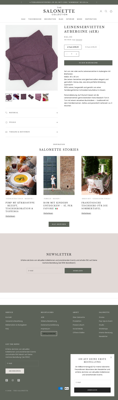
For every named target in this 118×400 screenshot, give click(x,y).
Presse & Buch (78, 325)
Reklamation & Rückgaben (16, 325)
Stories (101, 317)
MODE (79, 19)
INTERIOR (70, 19)
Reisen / (57, 198)
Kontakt (9, 317)
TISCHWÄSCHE (34, 19)
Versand (79, 40)
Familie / (48, 198)
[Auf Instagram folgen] (13, 380)
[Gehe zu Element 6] (45, 97)
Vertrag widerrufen (49, 334)
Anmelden (92, 390)
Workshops (103, 329)
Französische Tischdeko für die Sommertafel (94, 206)
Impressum (45, 329)
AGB (42, 317)
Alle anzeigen (59, 224)
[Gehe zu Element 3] (23, 96)
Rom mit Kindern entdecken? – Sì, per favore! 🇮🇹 (57, 206)
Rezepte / (29, 198)
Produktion (77, 321)
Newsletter (103, 336)
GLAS (61, 19)
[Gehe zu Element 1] (9, 97)
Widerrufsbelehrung (49, 321)
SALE (23, 19)
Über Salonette (79, 317)
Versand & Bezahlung (14, 321)
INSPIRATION (91, 19)
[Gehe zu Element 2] (16, 96)
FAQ (7, 329)
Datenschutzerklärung (50, 325)
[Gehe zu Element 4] (31, 96)
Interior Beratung (105, 332)
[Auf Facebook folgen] (7, 380)
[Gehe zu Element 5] (38, 97)
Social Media (78, 329)
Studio (101, 325)
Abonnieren (15, 371)
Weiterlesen (10, 216)
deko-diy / (87, 198)
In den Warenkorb (88, 63)
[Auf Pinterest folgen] (19, 380)
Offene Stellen (79, 332)
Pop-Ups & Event (105, 321)
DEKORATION (50, 19)
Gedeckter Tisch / (15, 198)
